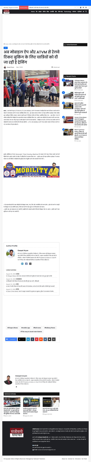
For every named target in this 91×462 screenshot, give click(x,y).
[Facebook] (26, 263)
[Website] (22, 263)
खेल (56, 11)
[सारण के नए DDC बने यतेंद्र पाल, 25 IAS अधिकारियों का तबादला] (51, 402)
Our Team (84, 459)
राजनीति (52, 11)
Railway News (50, 328)
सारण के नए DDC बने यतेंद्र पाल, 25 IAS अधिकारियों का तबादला (50, 410)
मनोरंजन (74, 11)
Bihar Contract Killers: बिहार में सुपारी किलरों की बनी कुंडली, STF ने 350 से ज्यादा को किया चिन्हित (81, 134)
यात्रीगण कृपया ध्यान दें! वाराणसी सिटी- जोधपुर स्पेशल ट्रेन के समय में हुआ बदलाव (30, 411)
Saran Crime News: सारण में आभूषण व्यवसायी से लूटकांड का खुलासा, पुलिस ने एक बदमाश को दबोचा (30, 291)
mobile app (26, 328)
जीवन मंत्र (60, 11)
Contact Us (71, 459)
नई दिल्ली (79, 11)
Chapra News (13, 328)
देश (36, 11)
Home (33, 11)
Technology (67, 11)
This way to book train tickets (32, 331)
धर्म (83, 11)
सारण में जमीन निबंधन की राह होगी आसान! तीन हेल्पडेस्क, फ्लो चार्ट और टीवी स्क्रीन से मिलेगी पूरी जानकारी (30, 286)
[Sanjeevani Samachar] (6, 12)
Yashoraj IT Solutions (39, 459)
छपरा (10, 44)
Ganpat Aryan (10, 67)
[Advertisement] (45, 27)
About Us (64, 459)
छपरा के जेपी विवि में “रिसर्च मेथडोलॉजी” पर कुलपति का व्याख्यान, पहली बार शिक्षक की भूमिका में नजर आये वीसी (12, 411)
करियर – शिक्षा (46, 11)
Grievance (78, 459)
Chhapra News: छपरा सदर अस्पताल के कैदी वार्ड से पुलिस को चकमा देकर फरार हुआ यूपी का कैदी (29, 276)
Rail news (37, 328)
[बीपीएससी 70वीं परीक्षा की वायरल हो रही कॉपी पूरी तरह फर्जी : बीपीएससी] (68, 95)
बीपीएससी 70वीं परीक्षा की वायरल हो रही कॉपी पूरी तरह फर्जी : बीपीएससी (44, 7)
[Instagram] (30, 263)
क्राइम (40, 11)
